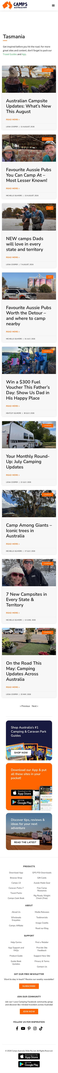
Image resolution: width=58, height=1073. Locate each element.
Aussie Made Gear (42, 882)
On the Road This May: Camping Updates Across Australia (24, 671)
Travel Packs (16, 893)
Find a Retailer (42, 942)
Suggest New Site (42, 955)
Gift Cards (41, 877)
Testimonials (42, 917)
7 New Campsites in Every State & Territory (26, 599)
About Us (16, 912)
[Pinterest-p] (29, 1028)
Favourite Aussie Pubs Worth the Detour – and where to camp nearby (28, 316)
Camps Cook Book (16, 898)
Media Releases (42, 912)
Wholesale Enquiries (16, 918)
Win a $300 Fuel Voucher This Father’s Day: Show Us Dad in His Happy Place (28, 390)
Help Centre (16, 942)
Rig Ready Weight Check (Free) (42, 897)
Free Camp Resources (42, 889)
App (24, 54)
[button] (53, 5)
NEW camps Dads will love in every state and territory (24, 244)
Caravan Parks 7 (16, 888)
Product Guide (16, 955)
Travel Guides (10, 54)
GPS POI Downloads (41, 872)
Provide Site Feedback (41, 949)
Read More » (13, 119)
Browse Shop (16, 877)
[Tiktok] (41, 1028)
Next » (35, 706)
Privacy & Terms (42, 961)
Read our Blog (41, 928)
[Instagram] (35, 1028)
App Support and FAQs (16, 949)
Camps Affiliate (16, 925)
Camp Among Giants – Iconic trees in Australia (29, 530)
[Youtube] (23, 1028)
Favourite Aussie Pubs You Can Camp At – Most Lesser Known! (28, 175)
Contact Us (42, 966)
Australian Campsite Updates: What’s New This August (28, 106)
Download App (16, 872)
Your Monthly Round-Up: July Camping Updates (28, 461)
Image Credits (42, 922)
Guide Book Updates (16, 962)
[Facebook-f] (17, 1028)
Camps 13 (16, 882)
